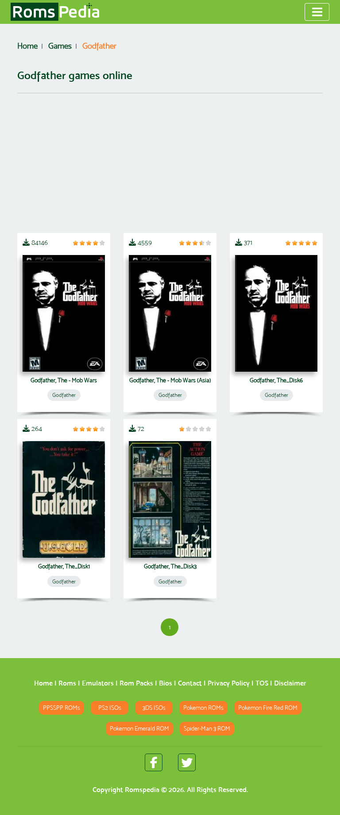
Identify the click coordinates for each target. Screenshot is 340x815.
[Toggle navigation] (317, 12)
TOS (261, 683)
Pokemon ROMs (203, 708)
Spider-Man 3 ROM (207, 728)
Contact (190, 683)
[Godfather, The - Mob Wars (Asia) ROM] (170, 313)
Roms (67, 683)
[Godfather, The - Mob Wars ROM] (64, 313)
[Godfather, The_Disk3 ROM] (170, 499)
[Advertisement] (170, 163)
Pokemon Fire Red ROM (268, 708)
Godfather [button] (64, 395)
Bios (165, 683)
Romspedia (142, 789)
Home (43, 683)
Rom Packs (136, 683)
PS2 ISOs (109, 708)
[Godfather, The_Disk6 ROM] (276, 313)
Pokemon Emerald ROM (139, 728)
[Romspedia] (55, 12)
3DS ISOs (154, 708)
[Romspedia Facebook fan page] (153, 762)
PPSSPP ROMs (61, 708)
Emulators (98, 683)
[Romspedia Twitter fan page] (187, 762)
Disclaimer (290, 683)
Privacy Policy (229, 683)
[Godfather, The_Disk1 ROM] (64, 499)
